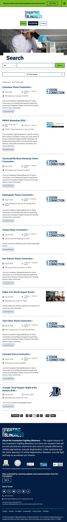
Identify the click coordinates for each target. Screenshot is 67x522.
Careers (11, 511)
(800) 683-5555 (9, 495)
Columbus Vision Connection (16, 87)
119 (47, 415)
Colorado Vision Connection (16, 354)
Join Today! (52, 3)
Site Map (46, 511)
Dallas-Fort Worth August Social (18, 292)
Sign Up (6, 480)
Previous (16, 415)
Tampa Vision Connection (14, 230)
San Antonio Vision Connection (17, 258)
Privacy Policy (37, 511)
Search (59, 65)
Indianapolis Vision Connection (17, 195)
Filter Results (33, 74)
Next (53, 415)
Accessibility (27, 511)
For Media (18, 511)
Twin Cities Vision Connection (17, 321)
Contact (4, 511)
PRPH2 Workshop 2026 (13, 120)
